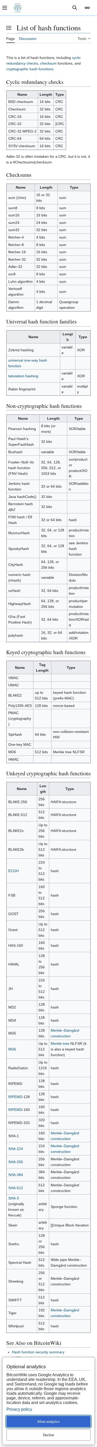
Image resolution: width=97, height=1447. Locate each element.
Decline (48, 1435)
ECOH (13, 871)
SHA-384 (15, 1175)
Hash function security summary (38, 1352)
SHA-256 (15, 1162)
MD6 (12, 1049)
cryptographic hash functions (29, 69)
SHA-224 (15, 1149)
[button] (87, 7)
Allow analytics (48, 1422)
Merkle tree (60, 1043)
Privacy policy (19, 1409)
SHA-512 (15, 1188)
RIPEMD (15, 1097)
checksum (48, 63)
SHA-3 (13, 1198)
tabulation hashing (23, 376)
